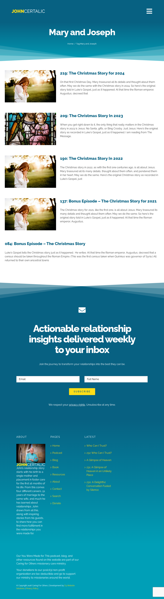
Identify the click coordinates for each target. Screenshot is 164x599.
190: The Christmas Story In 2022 (91, 158)
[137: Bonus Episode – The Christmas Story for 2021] (30, 214)
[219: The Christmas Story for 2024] (30, 86)
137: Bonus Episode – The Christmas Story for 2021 (108, 201)
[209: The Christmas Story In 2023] (30, 129)
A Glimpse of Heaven (98, 460)
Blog (55, 460)
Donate (56, 503)
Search (56, 496)
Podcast (57, 452)
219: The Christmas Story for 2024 (92, 73)
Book (55, 467)
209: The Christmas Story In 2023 (91, 115)
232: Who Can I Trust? (99, 452)
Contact (57, 488)
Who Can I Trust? (96, 445)
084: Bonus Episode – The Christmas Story (45, 243)
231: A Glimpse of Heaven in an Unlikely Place (99, 471)
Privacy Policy (32, 588)
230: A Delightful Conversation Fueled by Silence (98, 486)
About (56, 481)
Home (56, 445)
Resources (58, 474)
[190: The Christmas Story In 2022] (30, 171)
